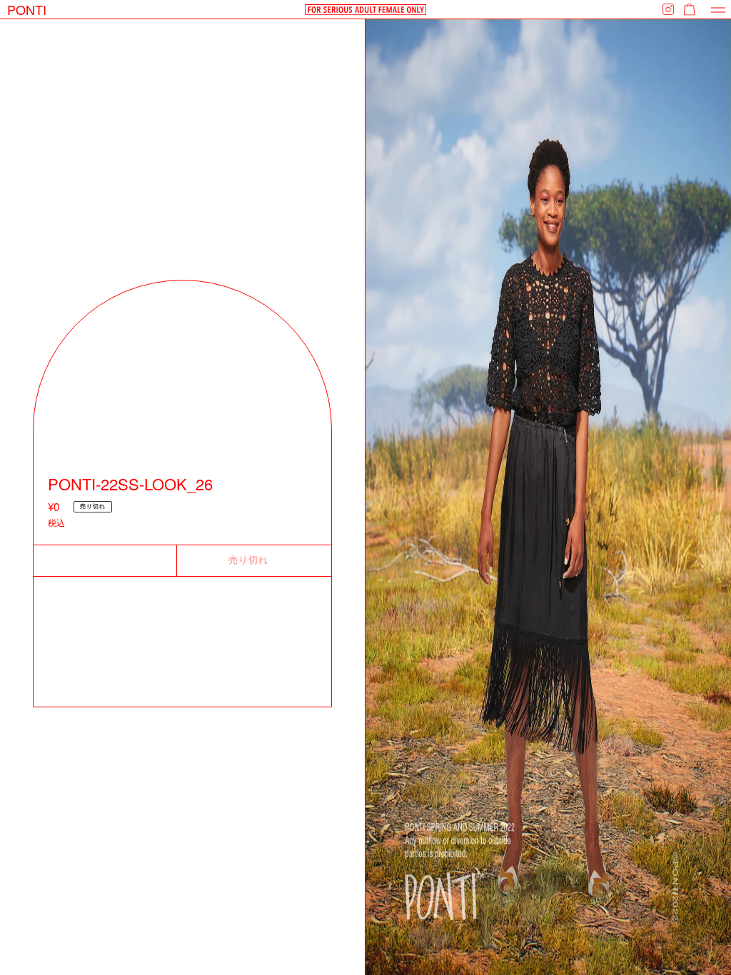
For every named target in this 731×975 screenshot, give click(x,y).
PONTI (26, 9)
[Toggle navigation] (718, 9)
